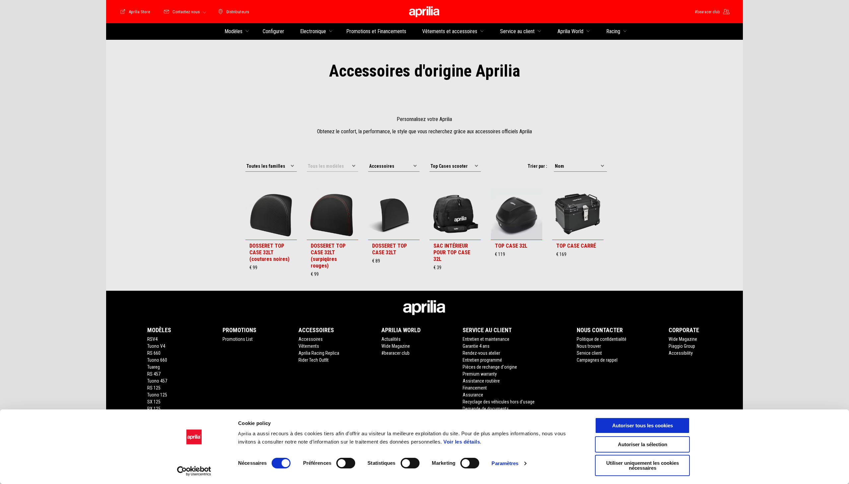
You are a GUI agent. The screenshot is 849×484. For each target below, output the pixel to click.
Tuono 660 (157, 360)
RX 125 (154, 408)
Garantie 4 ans (476, 346)
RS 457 (154, 374)
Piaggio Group (682, 346)
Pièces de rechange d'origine (490, 367)
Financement (475, 388)
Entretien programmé (482, 360)
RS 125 (154, 388)
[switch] (345, 463)
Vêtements (308, 346)
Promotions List (238, 339)
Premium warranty (480, 374)
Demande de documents (486, 408)
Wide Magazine (395, 346)
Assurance (473, 394)
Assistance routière (481, 381)
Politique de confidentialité (601, 339)
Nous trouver (589, 346)
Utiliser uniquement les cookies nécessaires (642, 465)
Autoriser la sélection (642, 444)
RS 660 (154, 353)
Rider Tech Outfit (313, 360)
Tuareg (153, 367)
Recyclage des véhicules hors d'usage (499, 401)
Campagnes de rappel (597, 360)
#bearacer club (395, 353)
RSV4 (152, 339)
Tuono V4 (156, 346)
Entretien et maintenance (486, 339)
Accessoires (310, 339)
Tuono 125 (157, 394)
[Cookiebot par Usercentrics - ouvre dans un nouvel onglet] (194, 471)
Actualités (391, 339)
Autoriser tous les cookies (642, 425)
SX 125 (154, 401)
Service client (589, 353)
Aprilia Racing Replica (318, 353)
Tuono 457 (157, 381)
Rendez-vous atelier (481, 353)
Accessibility (681, 353)
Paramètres (504, 463)
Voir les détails (461, 442)
